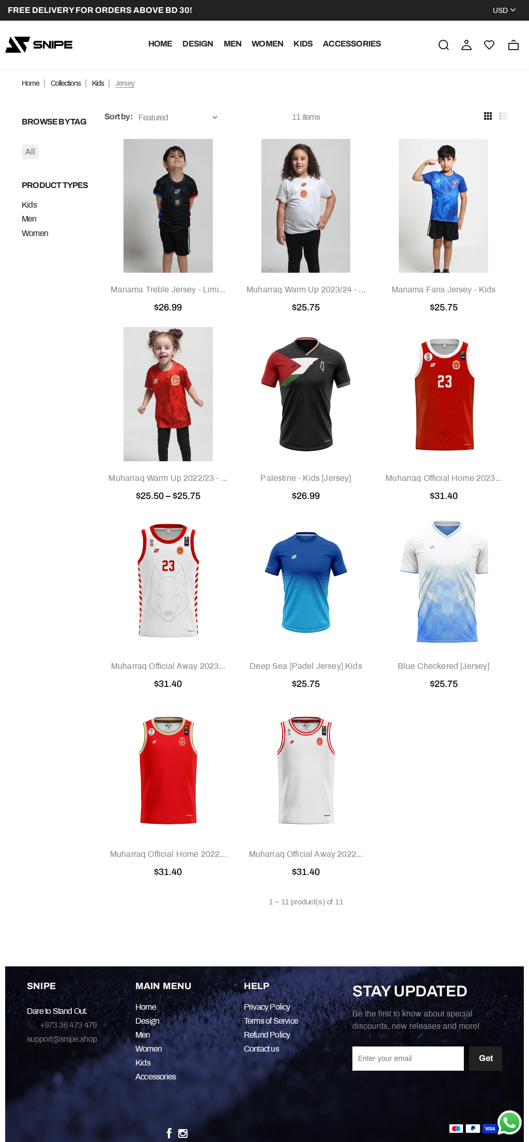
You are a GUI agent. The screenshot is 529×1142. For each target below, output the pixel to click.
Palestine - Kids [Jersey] (305, 478)
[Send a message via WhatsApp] (509, 1122)
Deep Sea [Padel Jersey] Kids (306, 666)
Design (197, 43)
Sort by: (118, 116)
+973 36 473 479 (67, 1025)
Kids (303, 43)
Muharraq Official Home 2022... (168, 854)
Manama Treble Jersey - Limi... (168, 289)
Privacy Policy (267, 1007)
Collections (66, 83)
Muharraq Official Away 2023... (168, 666)
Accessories (352, 43)
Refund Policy (267, 1034)
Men (233, 43)
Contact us (261, 1048)
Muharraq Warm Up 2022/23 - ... (167, 478)
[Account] (466, 44)
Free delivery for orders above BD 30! (100, 10)
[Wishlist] (489, 44)
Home (160, 43)
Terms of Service (271, 1020)
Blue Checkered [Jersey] (444, 666)
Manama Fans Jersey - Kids (444, 289)
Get (486, 1058)
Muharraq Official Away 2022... (306, 854)
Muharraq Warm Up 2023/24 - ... (305, 289)
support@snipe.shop (62, 1039)
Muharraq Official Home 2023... (443, 478)
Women (267, 43)
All (30, 151)
